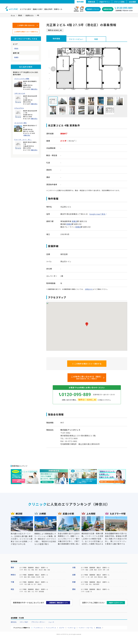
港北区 (16, 48)
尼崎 (95, 577)
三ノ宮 (87, 577)
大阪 (73, 567)
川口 (32, 591)
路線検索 (31, 567)
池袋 (48, 569)
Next (120, 68)
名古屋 (87, 591)
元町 (91, 577)
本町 (104, 569)
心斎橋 (91, 569)
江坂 (107, 569)
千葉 (12, 582)
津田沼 (39, 584)
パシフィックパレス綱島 (21, 78)
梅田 (86, 569)
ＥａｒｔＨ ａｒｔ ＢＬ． (23, 139)
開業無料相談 (108, 9)
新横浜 (16, 57)
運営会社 (13, 622)
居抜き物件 (48, 9)
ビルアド (61, 627)
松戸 (35, 584)
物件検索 (80, 1)
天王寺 (100, 569)
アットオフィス (38, 627)
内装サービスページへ (116, 603)
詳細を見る (34, 89)
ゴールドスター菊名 (20, 122)
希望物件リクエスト (93, 9)
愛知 (73, 589)
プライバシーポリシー (38, 622)
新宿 (25, 569)
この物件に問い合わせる (26, 25)
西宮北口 (100, 577)
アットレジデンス (51, 627)
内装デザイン (104, 1)
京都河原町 (96, 584)
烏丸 (90, 584)
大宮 (25, 591)
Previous (53, 68)
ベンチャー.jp (71, 627)
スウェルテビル (19, 108)
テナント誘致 (119, 1)
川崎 (42, 577)
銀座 (45, 569)
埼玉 (12, 589)
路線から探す (38, 9)
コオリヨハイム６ (19, 93)
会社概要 (132, 1)
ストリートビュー (76, 39)
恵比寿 (41, 569)
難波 (95, 569)
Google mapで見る (97, 214)
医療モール (58, 9)
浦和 (29, 591)
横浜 (25, 577)
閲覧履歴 (76, 9)
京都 (73, 582)
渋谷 (29, 569)
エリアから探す (25, 9)
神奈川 (13, 574)
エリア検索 (22, 567)
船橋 (29, 584)
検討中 (81, 9)
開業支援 (91, 1)
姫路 (105, 577)
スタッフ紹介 (24, 622)
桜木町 (38, 577)
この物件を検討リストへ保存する (26, 32)
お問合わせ (89, 289)
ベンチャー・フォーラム (86, 627)
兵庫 (73, 574)
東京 (12, 567)
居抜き (37, 567)
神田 (32, 569)
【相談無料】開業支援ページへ (58, 603)
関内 (29, 577)
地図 (96, 39)
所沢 (36, 591)
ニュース (51, 622)
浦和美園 (41, 591)
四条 (86, 584)
